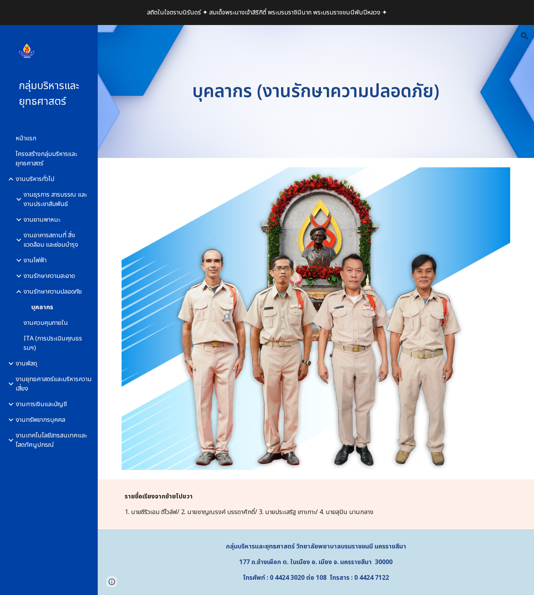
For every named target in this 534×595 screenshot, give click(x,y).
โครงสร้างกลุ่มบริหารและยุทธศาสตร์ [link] (46, 158)
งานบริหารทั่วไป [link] (35, 179)
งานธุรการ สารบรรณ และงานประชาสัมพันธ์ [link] (55, 199)
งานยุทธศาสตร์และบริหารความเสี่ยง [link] (53, 384)
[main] (316, 91)
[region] (267, 12)
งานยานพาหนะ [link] (41, 219)
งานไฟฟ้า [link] (35, 260)
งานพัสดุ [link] (26, 363)
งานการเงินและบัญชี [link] (41, 404)
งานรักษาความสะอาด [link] (49, 276)
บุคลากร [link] (42, 307)
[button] (524, 36)
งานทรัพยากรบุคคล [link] (40, 420)
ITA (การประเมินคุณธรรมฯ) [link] (52, 343)
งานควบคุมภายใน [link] (45, 323)
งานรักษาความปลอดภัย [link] (52, 291)
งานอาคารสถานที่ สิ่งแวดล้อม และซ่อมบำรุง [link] (50, 240)
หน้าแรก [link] (26, 138)
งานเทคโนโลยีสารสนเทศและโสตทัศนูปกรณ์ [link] (51, 440)
